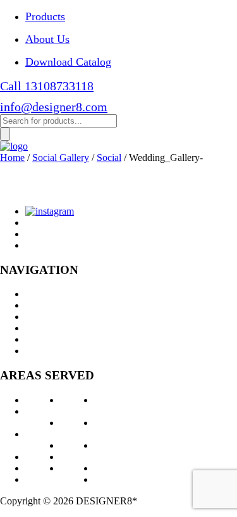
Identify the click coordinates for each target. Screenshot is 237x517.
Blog (35, 339)
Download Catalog (68, 62)
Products (45, 16)
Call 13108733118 (47, 86)
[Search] (5, 134)
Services (42, 305)
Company (44, 328)
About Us (47, 39)
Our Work (45, 316)
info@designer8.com (53, 107)
